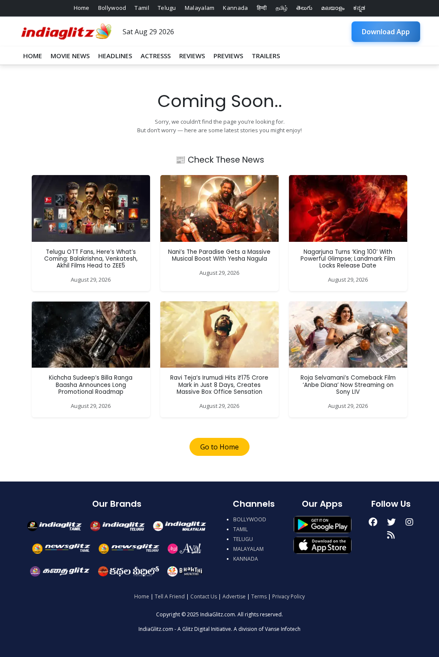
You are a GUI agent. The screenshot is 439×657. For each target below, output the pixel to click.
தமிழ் (282, 8)
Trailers (266, 55)
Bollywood (112, 8)
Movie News (70, 55)
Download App (386, 31)
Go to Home (219, 447)
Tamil (142, 8)
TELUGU (243, 539)
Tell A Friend (170, 596)
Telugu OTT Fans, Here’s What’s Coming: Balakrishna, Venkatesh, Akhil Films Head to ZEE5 (91, 259)
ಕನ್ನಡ (359, 8)
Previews (228, 55)
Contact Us (203, 596)
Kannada (235, 8)
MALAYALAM (248, 549)
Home (82, 8)
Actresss (156, 55)
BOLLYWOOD (249, 519)
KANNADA (245, 558)
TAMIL (240, 529)
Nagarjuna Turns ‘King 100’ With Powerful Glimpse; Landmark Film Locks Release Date (348, 259)
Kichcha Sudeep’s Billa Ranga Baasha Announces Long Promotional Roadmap (90, 385)
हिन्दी (262, 8)
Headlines (115, 55)
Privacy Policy (288, 596)
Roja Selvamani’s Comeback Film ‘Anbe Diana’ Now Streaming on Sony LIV (348, 385)
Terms (259, 596)
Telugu (167, 8)
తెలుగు (304, 8)
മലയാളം (332, 8)
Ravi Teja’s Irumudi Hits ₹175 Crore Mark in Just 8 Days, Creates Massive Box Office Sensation (219, 385)
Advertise (234, 596)
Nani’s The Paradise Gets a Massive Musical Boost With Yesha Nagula (219, 255)
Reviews (192, 55)
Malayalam (200, 8)
